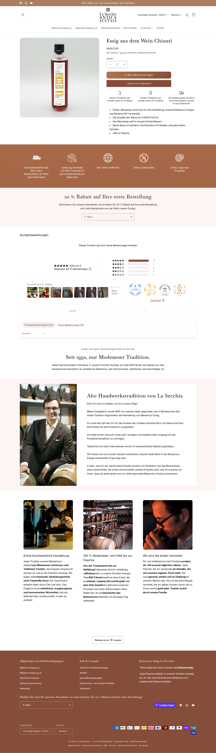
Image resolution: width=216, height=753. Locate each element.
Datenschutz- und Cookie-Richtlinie (97, 683)
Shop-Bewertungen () (71, 324)
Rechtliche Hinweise (29, 678)
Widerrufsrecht (74, 746)
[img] (73, 265)
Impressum (85, 688)
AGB (105, 746)
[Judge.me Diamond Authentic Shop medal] (135, 290)
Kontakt (83, 673)
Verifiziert (155, 300)
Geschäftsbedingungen (91, 678)
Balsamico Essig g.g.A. (31, 673)
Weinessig (25, 688)
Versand (123, 53)
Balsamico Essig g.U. (30, 667)
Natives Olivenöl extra (30, 683)
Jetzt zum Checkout (139, 83)
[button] (23, 14)
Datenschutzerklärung (92, 746)
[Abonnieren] (131, 216)
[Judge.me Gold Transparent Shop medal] (150, 290)
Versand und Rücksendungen (94, 667)
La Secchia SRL (83, 742)
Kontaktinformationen (127, 746)
